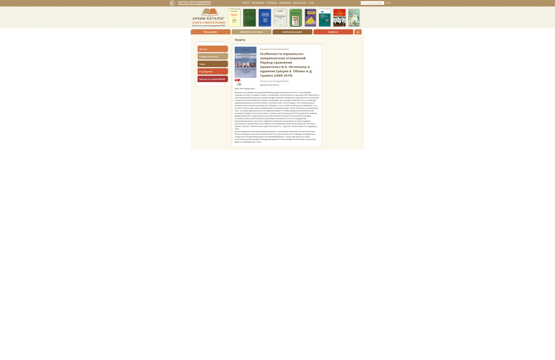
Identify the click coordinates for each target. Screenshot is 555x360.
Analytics (333, 32)
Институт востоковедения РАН (274, 81)
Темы (202, 64)
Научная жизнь (299, 2)
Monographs (210, 32)
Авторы (203, 49)
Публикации (272, 2)
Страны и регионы (208, 56)
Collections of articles (251, 32)
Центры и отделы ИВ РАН (212, 79)
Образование (285, 2)
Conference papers (292, 32)
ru (358, 32)
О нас (311, 2)
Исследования (258, 2)
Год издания (205, 71)
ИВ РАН (246, 2)
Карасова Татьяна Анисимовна (274, 49)
